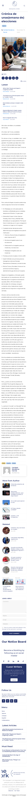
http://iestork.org (15, 472)
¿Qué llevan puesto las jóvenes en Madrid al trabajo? (12, 730)
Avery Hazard (6, 91)
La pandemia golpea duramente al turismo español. (8, 589)
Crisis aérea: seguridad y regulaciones (17, 538)
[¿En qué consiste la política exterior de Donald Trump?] (6, 560)
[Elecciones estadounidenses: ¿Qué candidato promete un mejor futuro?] (6, 493)
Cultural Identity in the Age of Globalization (11, 755)
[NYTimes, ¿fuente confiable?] (6, 509)
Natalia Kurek (6, 98)
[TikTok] (23, 661)
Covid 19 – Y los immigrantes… (15, 516)
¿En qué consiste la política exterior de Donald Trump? (16, 559)
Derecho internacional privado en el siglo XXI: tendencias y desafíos (17, 569)
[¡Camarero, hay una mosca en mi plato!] (6, 530)
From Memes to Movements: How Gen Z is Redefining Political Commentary (14, 750)
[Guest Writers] (14, 673)
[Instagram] (8, 661)
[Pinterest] (10, 78)
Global (14, 463)
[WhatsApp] (13, 78)
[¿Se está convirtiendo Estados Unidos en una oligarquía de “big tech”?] (6, 550)
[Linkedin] (16, 78)
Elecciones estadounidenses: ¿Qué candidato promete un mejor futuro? (17, 494)
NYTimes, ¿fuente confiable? (15, 509)
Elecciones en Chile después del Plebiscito (20, 588)
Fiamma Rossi (6, 113)
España (9, 463)
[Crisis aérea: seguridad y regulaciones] (6, 540)
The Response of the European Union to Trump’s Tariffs (13, 739)
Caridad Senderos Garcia (8, 31)
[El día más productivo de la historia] (6, 485)
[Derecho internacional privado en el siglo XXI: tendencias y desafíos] (6, 569)
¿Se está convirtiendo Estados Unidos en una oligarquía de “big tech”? (17, 549)
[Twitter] (6, 78)
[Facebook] (3, 78)
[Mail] (18, 661)
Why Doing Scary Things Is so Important (11, 760)
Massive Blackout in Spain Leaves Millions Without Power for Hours (12, 111)
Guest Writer (6, 119)
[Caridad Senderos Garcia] (6, 471)
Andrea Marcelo (6, 106)
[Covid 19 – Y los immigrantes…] (6, 517)
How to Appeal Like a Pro (10, 117)
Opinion (4, 25)
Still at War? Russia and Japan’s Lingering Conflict (11, 89)
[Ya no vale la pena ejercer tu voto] (6, 502)
